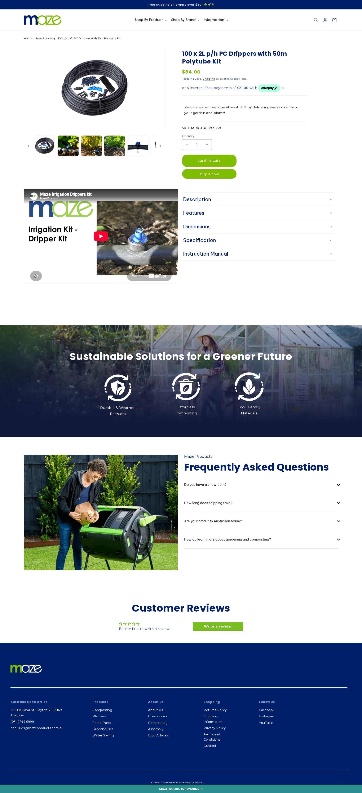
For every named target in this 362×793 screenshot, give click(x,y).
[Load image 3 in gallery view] (91, 146)
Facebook (267, 710)
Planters (99, 716)
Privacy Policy (215, 728)
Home (28, 38)
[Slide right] (160, 146)
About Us (155, 710)
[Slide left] (28, 146)
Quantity (188, 136)
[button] (181, 789)
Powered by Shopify (191, 782)
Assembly (155, 729)
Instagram (267, 716)
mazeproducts (169, 782)
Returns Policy (215, 710)
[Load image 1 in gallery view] (44, 146)
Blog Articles (158, 735)
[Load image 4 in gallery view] (114, 146)
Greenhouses (103, 729)
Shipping (209, 78)
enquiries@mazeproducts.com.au (36, 728)
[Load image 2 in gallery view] (68, 146)
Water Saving (103, 735)
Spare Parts (102, 723)
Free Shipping (45, 38)
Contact (210, 746)
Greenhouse (157, 716)
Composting (102, 710)
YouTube (266, 723)
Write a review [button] (217, 626)
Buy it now (209, 174)
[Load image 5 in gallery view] (138, 146)
